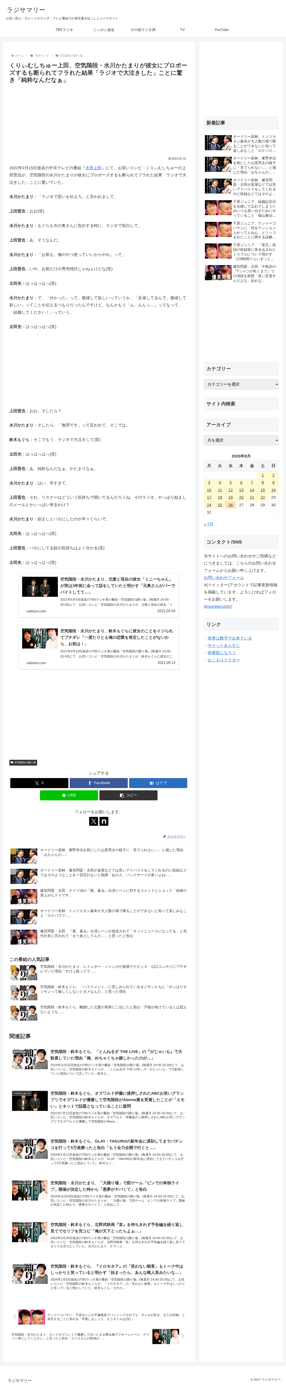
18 (220, 497)
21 (252, 497)
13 (241, 490)
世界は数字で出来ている (230, 638)
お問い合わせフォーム (224, 577)
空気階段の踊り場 (25, 762)
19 (230, 497)
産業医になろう (222, 653)
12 (230, 490)
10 (209, 490)
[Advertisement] (98, 118)
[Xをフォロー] (93, 821)
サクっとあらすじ (224, 645)
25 (220, 505)
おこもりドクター (224, 660)
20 (241, 497)
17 (209, 497)
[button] (128, 795)
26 (230, 505)
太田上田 (93, 168)
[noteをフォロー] (103, 821)
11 (220, 490)
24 (209, 505)
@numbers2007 (218, 606)
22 (263, 497)
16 (273, 490)
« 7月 (208, 524)
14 (252, 490)
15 (263, 490)
